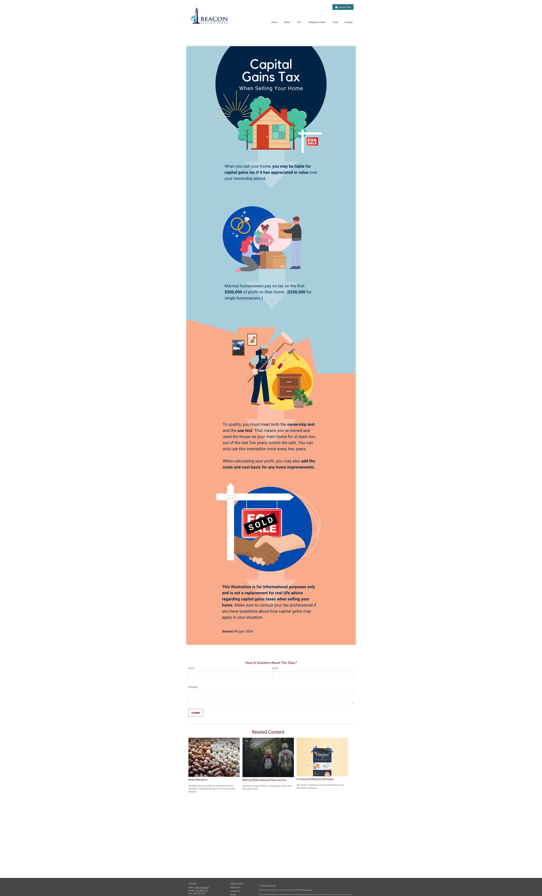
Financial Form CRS (268, 885)
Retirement (235, 887)
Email (275, 668)
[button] (274, 22)
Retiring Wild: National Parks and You (264, 780)
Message (193, 686)
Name (191, 668)
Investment (235, 891)
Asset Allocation (197, 780)
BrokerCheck (307, 890)
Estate (233, 894)
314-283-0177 (201, 890)
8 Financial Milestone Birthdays (315, 779)
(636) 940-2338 (202, 887)
